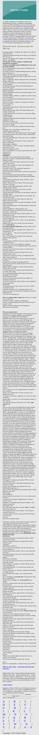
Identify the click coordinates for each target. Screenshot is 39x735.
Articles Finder (19, 10)
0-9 (28, 727)
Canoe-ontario (7, 685)
